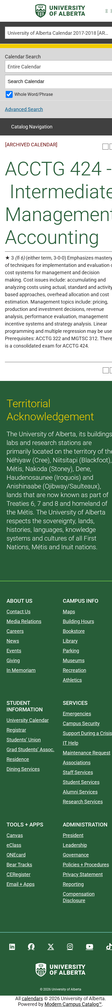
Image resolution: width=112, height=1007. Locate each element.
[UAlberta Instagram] (70, 946)
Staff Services (78, 772)
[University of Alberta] (60, 11)
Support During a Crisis (87, 733)
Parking (71, 651)
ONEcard (16, 855)
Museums (74, 660)
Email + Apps (21, 884)
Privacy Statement (83, 874)
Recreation (74, 670)
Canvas (15, 835)
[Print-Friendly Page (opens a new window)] (105, 147)
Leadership (75, 845)
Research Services (83, 801)
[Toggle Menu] (11, 11)
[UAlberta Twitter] (50, 946)
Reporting (73, 884)
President (73, 835)
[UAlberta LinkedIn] (12, 946)
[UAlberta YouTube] (89, 946)
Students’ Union (24, 740)
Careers (15, 631)
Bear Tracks (19, 864)
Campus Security (81, 723)
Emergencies (77, 713)
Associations (77, 762)
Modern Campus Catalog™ (73, 1004)
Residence (18, 759)
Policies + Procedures (86, 864)
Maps (69, 611)
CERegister (18, 874)
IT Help (70, 743)
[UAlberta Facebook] (31, 946)
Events (14, 651)
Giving (13, 660)
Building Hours (78, 621)
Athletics (72, 680)
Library (70, 641)
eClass (14, 845)
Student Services (81, 782)
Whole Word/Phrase (33, 94)
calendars (32, 998)
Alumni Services (80, 792)
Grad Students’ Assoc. (30, 749)
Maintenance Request (86, 753)
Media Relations (24, 621)
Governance (76, 855)
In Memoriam (21, 670)
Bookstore (74, 631)
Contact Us (18, 611)
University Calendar (28, 720)
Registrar (16, 730)
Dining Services (23, 769)
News (13, 641)
